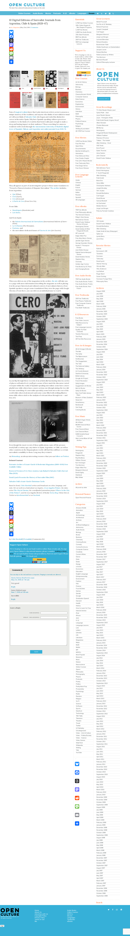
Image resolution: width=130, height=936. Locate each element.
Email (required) (34, 617)
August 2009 (100, 807)
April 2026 (99, 301)
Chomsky (79, 262)
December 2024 (101, 342)
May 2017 (99, 572)
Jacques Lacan (101, 49)
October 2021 (101, 438)
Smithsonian (80, 359)
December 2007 (101, 858)
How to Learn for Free (83, 608)
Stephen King (80, 259)
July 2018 (99, 536)
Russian (78, 195)
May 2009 (99, 815)
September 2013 (102, 683)
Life (77, 635)
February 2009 (101, 822)
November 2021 (101, 435)
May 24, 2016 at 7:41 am (20, 580)
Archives (79, 520)
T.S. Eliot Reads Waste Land (105, 110)
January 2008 (100, 855)
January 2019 (100, 521)
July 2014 (99, 658)
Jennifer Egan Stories (83, 241)
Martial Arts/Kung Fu (82, 151)
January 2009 (100, 825)
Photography (80, 674)
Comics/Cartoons (82, 547)
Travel (78, 723)
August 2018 (100, 534)
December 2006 (101, 888)
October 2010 (101, 772)
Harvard (78, 601)
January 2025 (100, 339)
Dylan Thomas (101, 150)
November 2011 (101, 739)
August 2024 (100, 352)
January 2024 (100, 369)
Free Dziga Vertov (82, 166)
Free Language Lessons (84, 327)
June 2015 (99, 630)
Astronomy (79, 84)
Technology (80, 713)
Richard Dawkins (102, 42)
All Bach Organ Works (83, 420)
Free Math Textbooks (83, 308)
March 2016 (100, 607)
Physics (78, 119)
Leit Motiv (16, 213)
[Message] (39, 53)
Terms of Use (39, 919)
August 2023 (100, 382)
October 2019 (101, 499)
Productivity (80, 689)
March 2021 (100, 456)
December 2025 (101, 311)
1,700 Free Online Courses (84, 23)
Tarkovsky (99, 259)
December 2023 (101, 372)
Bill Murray (99, 128)
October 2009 (101, 802)
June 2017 (99, 569)
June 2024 (99, 357)
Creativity (79, 552)
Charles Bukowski (102, 125)
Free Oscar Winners (82, 168)
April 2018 (99, 544)
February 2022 (101, 428)
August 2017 (100, 564)
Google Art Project (82, 378)
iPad (77, 613)
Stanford (79, 711)
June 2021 (99, 448)
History (78, 109)
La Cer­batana (17, 226)
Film (77, 584)
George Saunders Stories (84, 243)
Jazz (77, 618)
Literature (79, 111)
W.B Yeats (99, 145)
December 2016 (101, 585)
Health (78, 603)
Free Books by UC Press (84, 266)
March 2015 (100, 638)
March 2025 (100, 334)
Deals (78, 562)
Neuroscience (80, 664)
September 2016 (102, 592)
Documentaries (81, 148)
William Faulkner (102, 135)
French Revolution (81, 381)
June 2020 (99, 478)
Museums (79, 657)
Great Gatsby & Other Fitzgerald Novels (83, 230)
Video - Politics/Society (83, 735)
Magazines (16, 27)
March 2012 (100, 729)
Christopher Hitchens (103, 186)
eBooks (70, 921)
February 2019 (101, 519)
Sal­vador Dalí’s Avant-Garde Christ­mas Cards (27, 481)
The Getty (79, 354)
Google (78, 596)
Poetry (78, 681)
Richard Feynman (102, 27)
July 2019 (99, 506)
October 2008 (101, 832)
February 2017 (101, 579)
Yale (77, 750)
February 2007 (101, 883)
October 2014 (101, 650)
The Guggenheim (81, 361)
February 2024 (101, 367)
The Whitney (80, 369)
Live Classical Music (82, 431)
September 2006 (102, 896)
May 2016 (99, 602)
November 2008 (101, 830)
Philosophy (79, 116)
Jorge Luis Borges (102, 37)
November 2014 (101, 648)
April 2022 (99, 423)
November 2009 (101, 800)
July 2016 (99, 597)
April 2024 (99, 362)
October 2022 (101, 407)
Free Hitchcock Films (82, 156)
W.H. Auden (100, 191)
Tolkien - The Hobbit (103, 140)
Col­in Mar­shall (26, 485)
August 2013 (100, 686)
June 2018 (99, 539)
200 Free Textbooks (82, 39)
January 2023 (100, 400)
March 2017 (100, 577)
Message (25, 617)
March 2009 (100, 820)
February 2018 (101, 549)
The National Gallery (82, 366)
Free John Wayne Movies (84, 161)
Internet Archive (81, 611)
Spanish (78, 197)
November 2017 (101, 557)
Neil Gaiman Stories (82, 220)
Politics (78, 684)
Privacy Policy (40, 918)
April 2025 (99, 332)
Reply (13, 587)
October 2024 (101, 347)
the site (55, 281)
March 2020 (100, 486)
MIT (77, 650)
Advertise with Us (41, 914)
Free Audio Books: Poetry (84, 284)
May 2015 (99, 633)
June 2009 (99, 812)
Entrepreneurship (81, 576)
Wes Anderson (101, 269)
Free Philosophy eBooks (84, 212)
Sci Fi (77, 701)
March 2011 (100, 759)
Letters (78, 630)
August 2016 (100, 595)
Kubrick (98, 248)
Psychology (79, 124)
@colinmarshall (23, 495)
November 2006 (101, 891)
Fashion (78, 581)
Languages (71, 918)
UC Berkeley (80, 728)
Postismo (15, 228)
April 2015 (99, 635)
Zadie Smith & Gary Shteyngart (107, 231)
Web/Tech (79, 743)
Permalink (27, 539)
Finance (78, 586)
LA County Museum (82, 371)
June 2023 (99, 387)
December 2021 (101, 433)
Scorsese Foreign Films (104, 279)
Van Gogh (79, 407)
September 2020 (102, 471)
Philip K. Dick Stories (82, 217)
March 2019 (100, 516)
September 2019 (102, 501)
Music (78, 659)
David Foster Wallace (103, 158)
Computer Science (82, 97)
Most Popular (80, 655)
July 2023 (99, 385)
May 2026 (99, 299)
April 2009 (99, 817)
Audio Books (80, 530)
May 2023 (99, 390)
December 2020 (101, 463)
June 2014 (99, 660)
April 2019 (99, 514)
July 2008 (99, 840)
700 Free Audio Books (83, 279)
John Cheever (100, 156)
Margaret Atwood (82, 470)
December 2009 (101, 797)
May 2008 (99, 845)
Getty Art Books (81, 391)
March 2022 (100, 425)
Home (37, 910)
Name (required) (34, 612)
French (78, 187)
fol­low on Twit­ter (62, 456)
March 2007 (100, 881)
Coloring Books (81, 410)
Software (79, 706)
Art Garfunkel (101, 203)
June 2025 (99, 326)
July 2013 (99, 688)
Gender (78, 593)
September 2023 (102, 380)
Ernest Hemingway (102, 170)
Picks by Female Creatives (105, 211)
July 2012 (99, 719)
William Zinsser (81, 460)
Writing (78, 748)
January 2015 (100, 643)
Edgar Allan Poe (81, 236)
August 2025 (100, 321)
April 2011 (99, 757)
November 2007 (101, 860)
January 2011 (100, 764)
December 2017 (101, 554)
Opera (78, 669)
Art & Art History (81, 82)
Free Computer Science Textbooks (83, 304)
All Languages (80, 200)
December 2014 (101, 645)
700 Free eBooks (81, 210)
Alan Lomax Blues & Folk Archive (84, 439)
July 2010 (99, 779)
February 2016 (101, 610)
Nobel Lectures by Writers (105, 55)
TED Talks (79, 716)
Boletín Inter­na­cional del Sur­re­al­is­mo (29, 222)
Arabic (78, 180)
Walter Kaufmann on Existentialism (108, 47)
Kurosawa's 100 (101, 251)
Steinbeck (79, 475)
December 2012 (101, 706)
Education (79, 571)
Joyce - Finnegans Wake (104, 118)
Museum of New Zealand (84, 397)
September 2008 (102, 835)
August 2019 (100, 504)
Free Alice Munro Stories (84, 238)
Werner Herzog (101, 264)
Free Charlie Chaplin (82, 158)
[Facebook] (39, 36)
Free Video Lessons (82, 320)
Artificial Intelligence (82, 525)
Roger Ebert (100, 274)
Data (77, 559)
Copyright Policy (41, 916)
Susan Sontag (101, 276)
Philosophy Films (102, 281)
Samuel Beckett (101, 201)
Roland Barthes (101, 52)
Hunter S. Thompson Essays (82, 246)
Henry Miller (100, 183)
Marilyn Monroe (101, 206)
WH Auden (100, 221)
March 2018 (100, 547)
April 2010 (99, 787)
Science (78, 704)
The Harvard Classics (83, 215)
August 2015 (100, 625)
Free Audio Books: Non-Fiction (84, 287)
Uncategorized (81, 730)
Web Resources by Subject (82, 324)
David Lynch (100, 261)
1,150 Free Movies (81, 30)
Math (77, 114)
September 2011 (102, 744)
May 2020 (99, 481)
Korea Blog (54, 493)
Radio (78, 694)
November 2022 (101, 405)
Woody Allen (100, 266)
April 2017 (99, 574)
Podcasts (79, 679)
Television (79, 718)
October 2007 (101, 863)
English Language (82, 574)
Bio (36, 921)
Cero (14, 199)
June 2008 (99, 843)
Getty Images (80, 383)
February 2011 (101, 762)
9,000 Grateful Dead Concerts (82, 435)
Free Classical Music (82, 429)
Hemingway (80, 450)
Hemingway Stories (82, 226)
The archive (54, 188)
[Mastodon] (39, 45)
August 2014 (100, 655)
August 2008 (100, 838)
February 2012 (101, 731)
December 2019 (101, 493)
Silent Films (79, 146)
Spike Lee (99, 234)
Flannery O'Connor (102, 138)
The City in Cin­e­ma (21, 490)
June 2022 (99, 418)
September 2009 (102, 805)
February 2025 (101, 337)
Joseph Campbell (102, 29)
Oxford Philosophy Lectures (105, 62)
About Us (38, 912)
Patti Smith (100, 178)
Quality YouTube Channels (81, 330)
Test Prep (79, 336)
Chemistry (79, 92)
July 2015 (99, 628)
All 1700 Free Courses (83, 131)
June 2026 (99, 296)
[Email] (39, 57)
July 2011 (99, 749)
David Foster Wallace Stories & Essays (83, 223)
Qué (13, 194)
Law (77, 628)
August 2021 (100, 443)
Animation (79, 510)
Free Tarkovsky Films (82, 163)
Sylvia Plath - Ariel (102, 113)
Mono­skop (16, 456)
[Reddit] (39, 49)
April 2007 (99, 878)
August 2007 (100, 868)
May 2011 (99, 754)
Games (78, 591)
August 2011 (100, 746)
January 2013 (100, 703)
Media (78, 647)
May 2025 (99, 329)
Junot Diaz (99, 239)
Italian (78, 192)
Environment (80, 106)
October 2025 (101, 316)
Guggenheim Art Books (83, 386)
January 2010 (100, 795)
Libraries (79, 633)
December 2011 (101, 736)
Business (78, 89)
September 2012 (102, 714)
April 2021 (99, 453)
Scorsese (99, 256)
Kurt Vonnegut (80, 463)
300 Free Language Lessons (82, 43)
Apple (78, 513)
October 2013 (101, 681)
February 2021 (101, 458)
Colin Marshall (16, 539)
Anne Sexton (100, 153)
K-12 (77, 620)
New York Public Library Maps (83, 394)
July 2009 (99, 810)
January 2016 (100, 612)
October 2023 (101, 377)
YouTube (79, 752)
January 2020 (100, 491)
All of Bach (79, 422)
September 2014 (102, 653)
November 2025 (101, 314)
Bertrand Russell (101, 60)
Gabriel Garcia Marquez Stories (83, 253)
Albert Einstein (101, 123)
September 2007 (102, 865)
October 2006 (101, 893)
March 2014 (100, 668)
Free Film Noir (80, 144)
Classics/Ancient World (83, 94)
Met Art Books (80, 388)
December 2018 (101, 524)
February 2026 (101, 306)
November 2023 (101, 375)
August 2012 (100, 716)
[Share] (39, 62)
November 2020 (101, 466)
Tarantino (99, 254)
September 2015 (102, 622)
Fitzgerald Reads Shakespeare (106, 133)
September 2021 (102, 440)
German (78, 190)
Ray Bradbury (80, 458)
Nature (78, 662)
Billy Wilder (79, 477)
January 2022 (100, 430)
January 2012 (100, 734)
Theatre (78, 721)
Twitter (78, 726)
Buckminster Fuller (102, 44)
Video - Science (81, 738)
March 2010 (100, 789)
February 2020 (101, 488)
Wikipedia (79, 745)
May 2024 (99, 359)
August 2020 (100, 473)
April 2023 (99, 392)
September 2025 (102, 319)
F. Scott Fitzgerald (102, 173)
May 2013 (99, 693)
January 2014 (100, 673)
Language (79, 623)
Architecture (80, 517)
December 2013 (101, 676)
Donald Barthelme (102, 193)
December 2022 (101, 402)
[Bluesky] (39, 32)
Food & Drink (80, 588)
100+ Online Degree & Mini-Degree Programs (84, 26)
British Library (80, 376)
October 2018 (101, 529)
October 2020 (101, 468)
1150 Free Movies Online (84, 141)
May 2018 (99, 542)
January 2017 (100, 582)
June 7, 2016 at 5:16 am (19, 592)
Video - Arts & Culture (83, 733)
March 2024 (100, 364)
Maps (78, 642)
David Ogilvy (80, 472)
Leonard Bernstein (102, 39)
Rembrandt (79, 405)
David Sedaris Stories (83, 257)
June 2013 (99, 691)
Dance (78, 557)
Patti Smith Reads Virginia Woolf (107, 120)
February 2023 (101, 397)
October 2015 (101, 620)
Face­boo (36, 495)
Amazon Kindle (81, 508)
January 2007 (100, 886)
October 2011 (101, 741)
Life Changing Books (82, 269)
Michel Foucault (101, 22)
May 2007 (99, 875)
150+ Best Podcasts (82, 35)
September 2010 (102, 774)
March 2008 (100, 850)
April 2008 (99, 848)
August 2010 (100, 777)
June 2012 (99, 721)
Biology (78, 87)
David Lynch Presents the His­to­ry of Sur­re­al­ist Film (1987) (31, 477)
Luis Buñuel (100, 271)
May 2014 (99, 663)
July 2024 (99, 354)
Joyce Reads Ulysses (103, 115)
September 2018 (102, 531)
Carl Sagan (100, 32)
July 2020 (99, 476)
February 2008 (101, 853)
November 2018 (101, 526)
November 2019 (101, 496)
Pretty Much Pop (81, 686)
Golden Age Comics (82, 264)
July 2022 (99, 415)
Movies (69, 916)
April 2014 (99, 666)
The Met (78, 351)
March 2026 (100, 304)
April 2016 (99, 605)
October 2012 (101, 711)
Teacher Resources (82, 334)
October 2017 (101, 559)
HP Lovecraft (80, 233)
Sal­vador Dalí (30, 117)
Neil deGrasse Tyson (103, 168)
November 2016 (101, 587)
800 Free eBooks (81, 37)
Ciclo (14, 197)
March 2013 (100, 698)
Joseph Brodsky (101, 188)
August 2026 (100, 291)
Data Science (80, 99)
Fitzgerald (79, 453)
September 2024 (102, 349)
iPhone (78, 615)
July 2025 (99, 324)
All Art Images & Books (83, 349)
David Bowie (100, 198)
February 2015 (101, 640)
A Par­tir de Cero (18, 201)
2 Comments (34, 27)
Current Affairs (81, 554)
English (78, 185)
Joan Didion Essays (82, 250)
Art (77, 522)
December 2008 (101, 827)
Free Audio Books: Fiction (84, 281)
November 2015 (101, 617)
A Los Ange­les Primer (52, 488)
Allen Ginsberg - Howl (103, 143)
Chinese (78, 182)
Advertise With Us (103, 98)
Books (78, 535)
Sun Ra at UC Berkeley (104, 24)
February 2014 (101, 671)
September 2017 (102, 562)
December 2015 (101, 615)
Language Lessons (82, 625)
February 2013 (101, 701)
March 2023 (100, 395)
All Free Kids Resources (83, 339)
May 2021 (99, 450)
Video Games (80, 740)
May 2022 (99, 420)
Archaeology (80, 515)
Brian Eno (99, 180)
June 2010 (99, 782)
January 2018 (100, 552)
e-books (78, 566)
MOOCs (78, 652)
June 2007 (99, 873)
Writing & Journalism (82, 129)
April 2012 (99, 726)
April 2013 (99, 696)
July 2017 (99, 567)
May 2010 (99, 784)
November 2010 (101, 769)
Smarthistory (80, 402)
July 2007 (99, 870)
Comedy (79, 544)
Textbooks (71, 919)
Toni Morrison (80, 465)
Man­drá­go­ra (17, 210)
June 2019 (99, 509)
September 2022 (102, 410)
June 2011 (99, 752)
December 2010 (101, 767)
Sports (78, 708)
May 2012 (99, 724)
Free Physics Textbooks (83, 301)
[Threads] (39, 40)
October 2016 (101, 590)
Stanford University (82, 373)
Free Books (79, 318)
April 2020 (99, 483)
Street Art (79, 400)
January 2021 (100, 461)
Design (78, 564)
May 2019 (99, 511)
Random (79, 696)
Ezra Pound (100, 148)
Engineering (79, 104)
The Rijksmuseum (81, 356)
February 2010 (101, 792)
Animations (79, 153)
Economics (79, 102)
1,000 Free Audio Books (83, 32)
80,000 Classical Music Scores (83, 426)
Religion (78, 126)
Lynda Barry (100, 236)
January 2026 (100, 309)
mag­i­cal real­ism (21, 112)
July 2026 (99, 294)
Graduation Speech (82, 598)
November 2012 (101, 709)
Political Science (81, 121)
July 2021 (99, 445)
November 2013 (101, 678)
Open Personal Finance (83, 498)
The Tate (79, 364)
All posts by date (81, 487)
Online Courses (81, 667)
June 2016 (99, 600)
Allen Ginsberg (101, 175)
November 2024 (101, 344)
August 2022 (100, 413)
